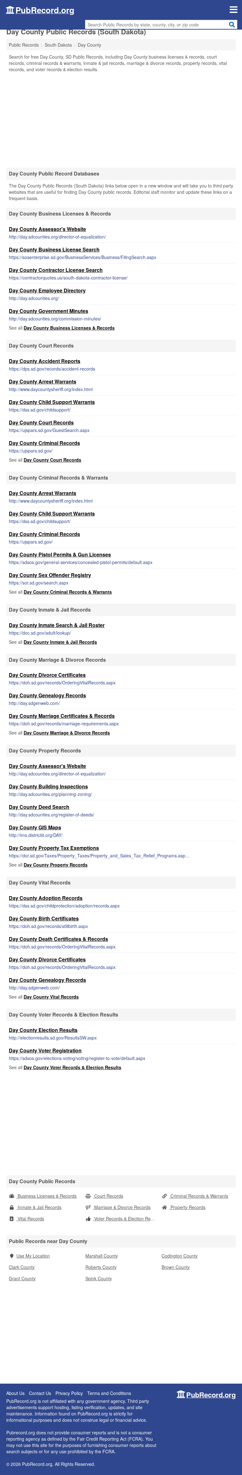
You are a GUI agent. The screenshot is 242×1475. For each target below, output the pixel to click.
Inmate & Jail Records (38, 1207)
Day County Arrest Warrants (42, 381)
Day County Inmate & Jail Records (60, 642)
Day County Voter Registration (45, 1050)
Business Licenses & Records (46, 1196)
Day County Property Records (56, 864)
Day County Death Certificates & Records (58, 938)
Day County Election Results (43, 1030)
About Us (15, 1393)
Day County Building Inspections (48, 786)
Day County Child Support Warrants (52, 402)
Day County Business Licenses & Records (69, 328)
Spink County (98, 1278)
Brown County (176, 1267)
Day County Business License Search (54, 249)
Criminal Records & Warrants (198, 1196)
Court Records (108, 1196)
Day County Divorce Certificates (47, 674)
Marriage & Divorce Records (122, 1207)
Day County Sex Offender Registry (50, 575)
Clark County (22, 1267)
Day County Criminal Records (44, 443)
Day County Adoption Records (46, 898)
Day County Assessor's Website (47, 229)
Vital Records (30, 1218)
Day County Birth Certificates (44, 918)
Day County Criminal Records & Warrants (68, 592)
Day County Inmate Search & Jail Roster (57, 625)
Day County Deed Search (39, 806)
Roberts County (101, 1267)
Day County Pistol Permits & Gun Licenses (60, 554)
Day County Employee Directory (47, 290)
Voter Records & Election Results (126, 1218)
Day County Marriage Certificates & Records (62, 715)
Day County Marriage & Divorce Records (67, 732)
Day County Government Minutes (48, 310)
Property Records (187, 1207)
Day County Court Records (41, 422)
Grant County (22, 1278)
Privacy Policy (69, 1393)
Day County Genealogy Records (47, 695)
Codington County (180, 1256)
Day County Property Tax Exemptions (54, 847)
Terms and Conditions (109, 1393)
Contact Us (40, 1393)
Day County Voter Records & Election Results (72, 1067)
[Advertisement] (121, 120)
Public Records (24, 45)
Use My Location (33, 1256)
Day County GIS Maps (35, 827)
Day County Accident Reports (44, 361)
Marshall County (101, 1256)
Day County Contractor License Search (56, 270)
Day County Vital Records (51, 997)
